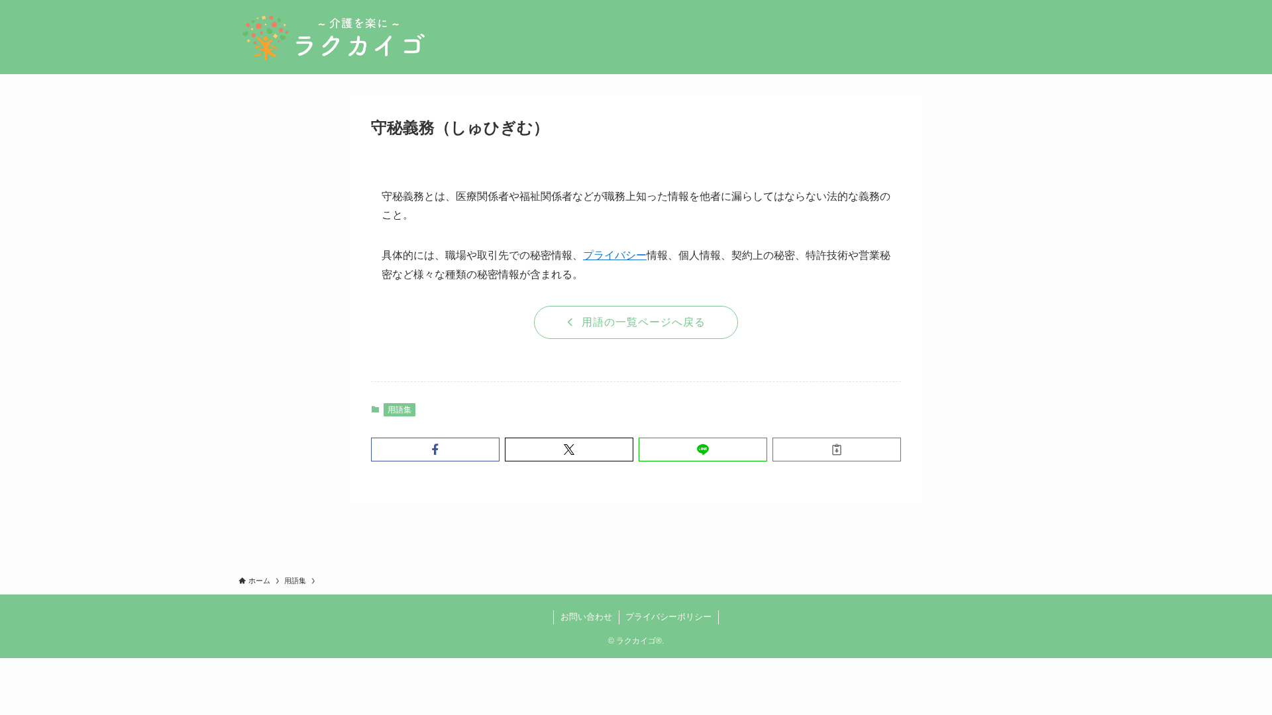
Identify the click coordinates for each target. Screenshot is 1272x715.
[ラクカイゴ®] (333, 37)
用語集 (399, 409)
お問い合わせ (586, 617)
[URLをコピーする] (836, 449)
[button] (435, 449)
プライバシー (615, 255)
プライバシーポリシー (668, 617)
